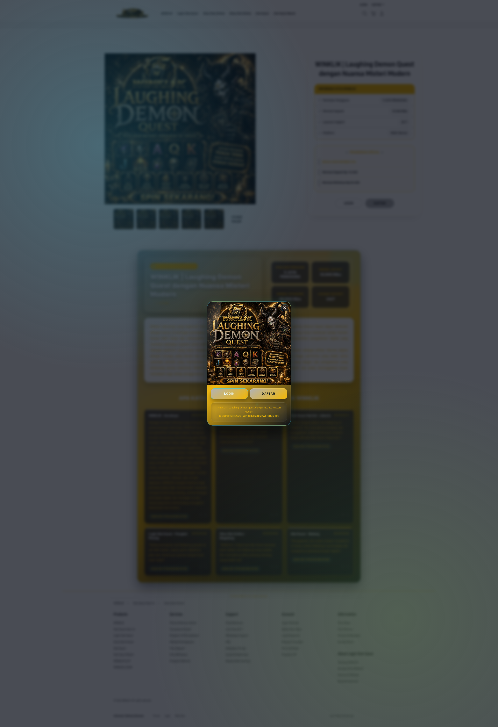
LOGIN (229, 393)
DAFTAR (268, 393)
